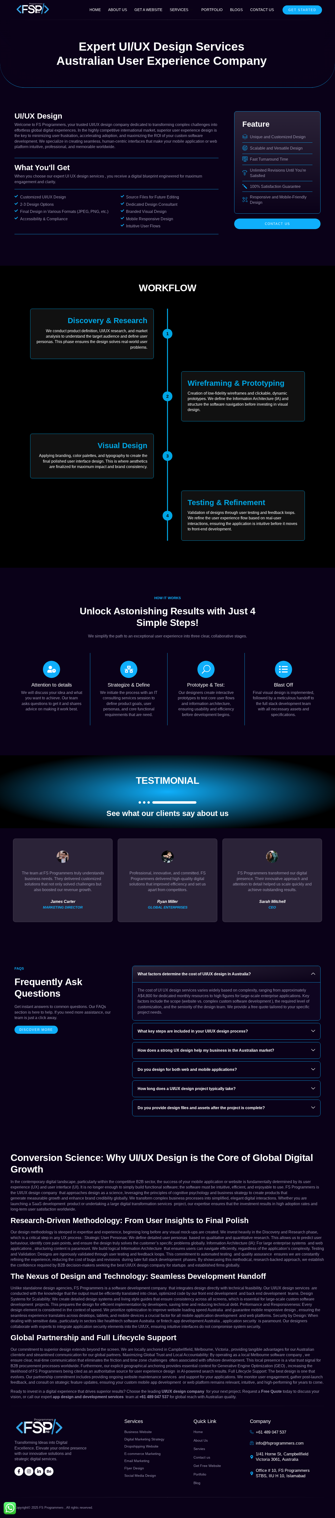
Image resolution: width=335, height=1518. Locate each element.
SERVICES (179, 10)
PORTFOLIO (212, 10)
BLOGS (236, 10)
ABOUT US (117, 10)
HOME (95, 10)
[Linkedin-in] (39, 1471)
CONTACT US (262, 10)
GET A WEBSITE (148, 10)
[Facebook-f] (18, 1471)
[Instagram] (29, 1471)
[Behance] (49, 1471)
